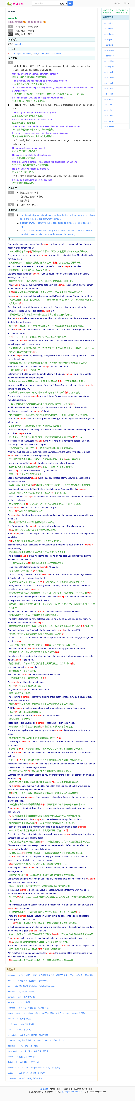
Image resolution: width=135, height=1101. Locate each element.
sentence (35, 230)
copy (22, 226)
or (30, 222)
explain (42, 218)
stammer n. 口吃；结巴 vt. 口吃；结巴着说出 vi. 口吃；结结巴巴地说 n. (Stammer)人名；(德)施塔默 (50, 975)
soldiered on (110, 121)
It (91, 230)
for (76, 222)
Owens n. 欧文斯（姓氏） (20, 1029)
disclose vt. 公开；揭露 (19, 1002)
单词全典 (44, 1089)
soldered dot (110, 55)
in (47, 215)
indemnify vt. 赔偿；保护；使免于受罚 (25, 1078)
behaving (42, 222)
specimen (56, 53)
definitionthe (43, 234)
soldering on (110, 66)
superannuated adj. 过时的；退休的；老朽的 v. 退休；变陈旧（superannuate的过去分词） (47, 1013)
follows (30, 234)
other (80, 222)
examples (18, 44)
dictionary (48, 230)
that (32, 215)
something (25, 215)
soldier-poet (109, 115)
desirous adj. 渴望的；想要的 (21, 991)
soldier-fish (109, 99)
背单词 (126, 3)
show (58, 215)
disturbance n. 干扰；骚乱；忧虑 (23, 1045)
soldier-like (109, 110)
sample (17, 53)
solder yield (109, 39)
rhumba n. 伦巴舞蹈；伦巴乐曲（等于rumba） (28, 980)
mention (42, 215)
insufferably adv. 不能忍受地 (21, 1024)
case (34, 53)
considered (58, 222)
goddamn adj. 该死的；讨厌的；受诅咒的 (26, 1073)
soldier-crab (109, 93)
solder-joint (109, 44)
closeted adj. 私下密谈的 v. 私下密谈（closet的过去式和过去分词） (37, 1040)
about (22, 218)
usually (23, 234)
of (70, 215)
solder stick (109, 23)
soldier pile (109, 88)
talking (91, 215)
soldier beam (110, 77)
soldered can (110, 50)
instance (27, 53)
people (86, 222)
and (27, 218)
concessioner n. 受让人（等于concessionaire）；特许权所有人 (35, 1067)
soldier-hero (109, 104)
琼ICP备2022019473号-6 (72, 1091)
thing (74, 215)
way (33, 222)
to (55, 215)
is (51, 222)
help (34, 218)
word (80, 230)
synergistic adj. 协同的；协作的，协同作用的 (28, 1035)
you (36, 215)
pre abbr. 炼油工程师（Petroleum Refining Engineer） (32, 986)
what (48, 218)
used (87, 230)
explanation (55, 234)
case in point (44, 53)
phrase (25, 230)
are (86, 215)
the (63, 215)
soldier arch (109, 72)
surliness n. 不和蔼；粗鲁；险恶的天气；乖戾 (28, 1007)
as (65, 222)
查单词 (117, 3)
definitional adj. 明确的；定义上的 (23, 1062)
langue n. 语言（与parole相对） (22, 1056)
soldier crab (109, 83)
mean (58, 218)
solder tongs (110, 34)
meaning (71, 234)
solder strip (109, 28)
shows (61, 230)
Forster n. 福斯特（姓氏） (20, 1018)
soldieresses (110, 126)
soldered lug (110, 61)
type (67, 215)
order (51, 215)
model (71, 222)
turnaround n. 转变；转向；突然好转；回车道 (28, 1051)
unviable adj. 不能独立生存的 (21, 996)
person (25, 222)
